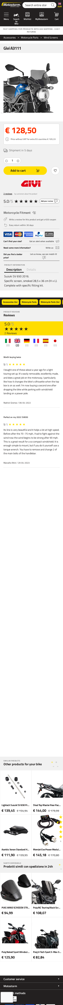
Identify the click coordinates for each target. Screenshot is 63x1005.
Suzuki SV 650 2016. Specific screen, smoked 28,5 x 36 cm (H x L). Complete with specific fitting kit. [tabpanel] (30, 280)
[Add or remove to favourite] (55, 170)
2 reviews (8, 193)
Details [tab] (31, 269)
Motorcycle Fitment (17, 212)
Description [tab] (14, 269)
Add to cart (18, 170)
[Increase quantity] (18, 160)
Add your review (47, 201)
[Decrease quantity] (6, 160)
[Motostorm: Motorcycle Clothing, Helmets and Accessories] (11, 5)
